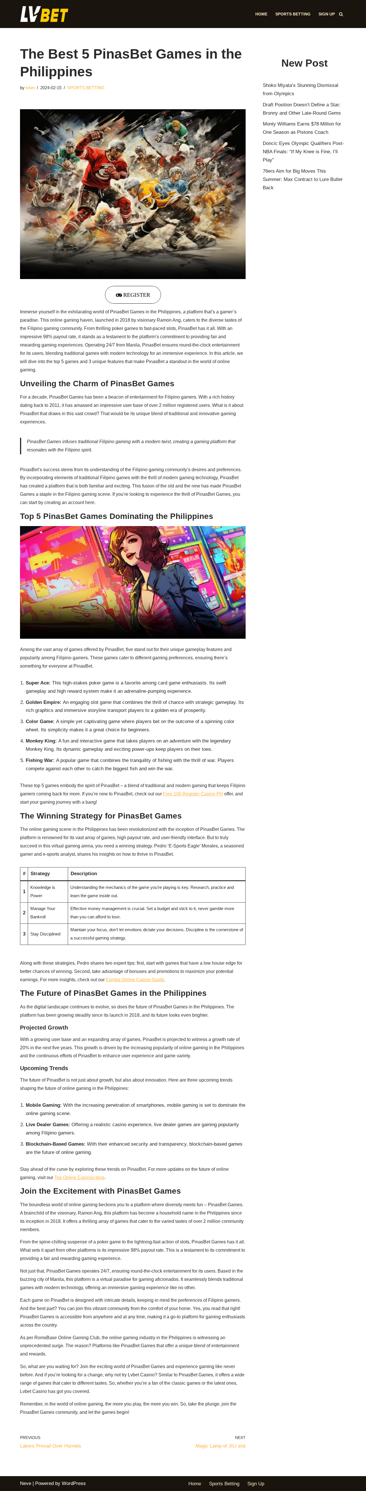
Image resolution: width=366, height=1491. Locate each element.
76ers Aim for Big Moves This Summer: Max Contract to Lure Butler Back (303, 179)
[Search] (341, 14)
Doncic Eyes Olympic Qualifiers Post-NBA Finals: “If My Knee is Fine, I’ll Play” (303, 152)
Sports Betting (293, 14)
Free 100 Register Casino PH (193, 793)
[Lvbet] (45, 14)
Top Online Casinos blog (79, 1177)
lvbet (30, 87)
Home (261, 14)
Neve (25, 1483)
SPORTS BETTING (86, 87)
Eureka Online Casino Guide (135, 979)
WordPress (74, 1483)
